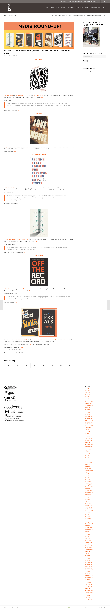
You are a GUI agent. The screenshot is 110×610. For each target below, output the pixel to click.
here (18, 110)
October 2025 (88, 403)
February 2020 (88, 520)
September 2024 (89, 426)
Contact (95, 1)
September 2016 (89, 577)
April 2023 (87, 457)
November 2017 (89, 568)
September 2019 (89, 529)
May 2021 (87, 499)
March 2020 (88, 518)
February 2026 (88, 396)
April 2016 (87, 581)
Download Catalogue (77, 1)
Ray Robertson (21, 188)
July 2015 (87, 594)
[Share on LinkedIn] (35, 365)
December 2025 (89, 400)
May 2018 (87, 557)
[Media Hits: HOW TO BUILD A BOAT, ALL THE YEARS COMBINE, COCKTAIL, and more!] (1, 305)
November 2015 (89, 590)
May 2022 (87, 477)
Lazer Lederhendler (38, 95)
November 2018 (89, 546)
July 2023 (87, 451)
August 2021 (88, 494)
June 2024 (87, 431)
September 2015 (89, 592)
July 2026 (87, 389)
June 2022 (87, 475)
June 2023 (87, 453)
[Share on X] (17, 365)
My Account (63, 1)
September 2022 (89, 470)
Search (85, 60)
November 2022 (89, 466)
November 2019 (89, 525)
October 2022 (88, 468)
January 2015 (88, 599)
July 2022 (87, 474)
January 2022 (88, 485)
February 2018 (88, 562)
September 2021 (89, 492)
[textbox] (94, 71)
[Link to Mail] (104, 1)
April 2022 (87, 479)
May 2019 (87, 536)
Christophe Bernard (20, 95)
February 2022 (88, 483)
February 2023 (88, 461)
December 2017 (89, 566)
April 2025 (87, 413)
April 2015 (87, 597)
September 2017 (89, 570)
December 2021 (89, 487)
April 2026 (87, 392)
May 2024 (87, 433)
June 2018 (87, 555)
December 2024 (89, 420)
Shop (69, 1)
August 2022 (88, 472)
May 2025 (87, 411)
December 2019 (89, 523)
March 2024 (88, 437)
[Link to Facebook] (99, 1)
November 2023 (89, 444)
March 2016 (88, 583)
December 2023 (89, 442)
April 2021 (87, 501)
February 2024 (88, 438)
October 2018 (88, 548)
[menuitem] (63, 1)
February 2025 (88, 416)
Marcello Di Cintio (36, 339)
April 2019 (87, 538)
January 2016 (88, 586)
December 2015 (89, 588)
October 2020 (88, 509)
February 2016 (88, 584)
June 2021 (87, 498)
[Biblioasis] (9, 8)
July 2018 (87, 553)
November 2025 (89, 402)
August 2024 (88, 427)
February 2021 (88, 505)
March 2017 (88, 573)
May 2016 (87, 579)
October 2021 (88, 490)
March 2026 (88, 394)
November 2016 (89, 575)
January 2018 (88, 564)
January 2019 (88, 544)
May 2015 (87, 596)
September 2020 (89, 511)
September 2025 (89, 405)
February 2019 (88, 542)
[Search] (104, 8)
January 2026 (88, 398)
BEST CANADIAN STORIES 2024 (30, 305)
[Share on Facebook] (8, 365)
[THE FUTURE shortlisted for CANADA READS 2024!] (108, 305)
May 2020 (87, 514)
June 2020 (87, 512)
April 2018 (87, 559)
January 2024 (88, 440)
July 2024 (87, 429)
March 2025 (88, 414)
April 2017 (87, 572)
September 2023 (89, 448)
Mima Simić (28, 147)
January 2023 (88, 462)
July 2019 (87, 533)
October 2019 (88, 527)
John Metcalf (20, 289)
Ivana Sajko (15, 147)
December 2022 (89, 464)
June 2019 (87, 535)
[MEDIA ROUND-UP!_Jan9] (39, 35)
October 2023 (88, 446)
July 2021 (87, 496)
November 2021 (89, 488)
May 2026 (87, 390)
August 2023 (88, 450)
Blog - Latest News (10, 15)
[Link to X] (102, 1)
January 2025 (88, 418)
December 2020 (89, 507)
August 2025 (88, 407)
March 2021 (88, 503)
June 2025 (87, 409)
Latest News (16, 55)
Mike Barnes (25, 239)
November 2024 (89, 422)
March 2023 (88, 459)
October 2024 (88, 424)
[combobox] (94, 71)
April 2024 (87, 435)
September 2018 (89, 549)
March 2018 (88, 560)
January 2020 (88, 522)
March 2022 (88, 481)
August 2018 (88, 551)
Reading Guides (88, 1)
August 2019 (88, 531)
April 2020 (87, 516)
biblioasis (23, 55)
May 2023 (87, 455)
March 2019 (88, 540)
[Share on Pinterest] (26, 365)
